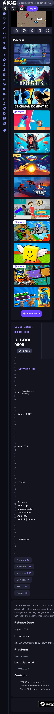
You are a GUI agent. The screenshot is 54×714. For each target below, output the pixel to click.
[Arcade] (4, 64)
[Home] (4, 13)
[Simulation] (4, 103)
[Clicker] (4, 79)
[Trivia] (4, 118)
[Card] (4, 74)
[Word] (4, 123)
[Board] (4, 69)
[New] (4, 23)
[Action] (4, 54)
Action (27, 326)
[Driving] (4, 84)
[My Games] (13, 8)
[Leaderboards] (4, 47)
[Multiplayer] (4, 42)
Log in (32, 8)
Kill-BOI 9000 (22, 332)
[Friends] (5, 8)
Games (18, 326)
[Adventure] (4, 59)
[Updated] (4, 32)
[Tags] (4, 130)
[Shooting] (4, 98)
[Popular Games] (4, 28)
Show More (33, 313)
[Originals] (4, 37)
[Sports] (4, 108)
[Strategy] (4, 113)
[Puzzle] (4, 93)
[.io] (4, 89)
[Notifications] (21, 8)
